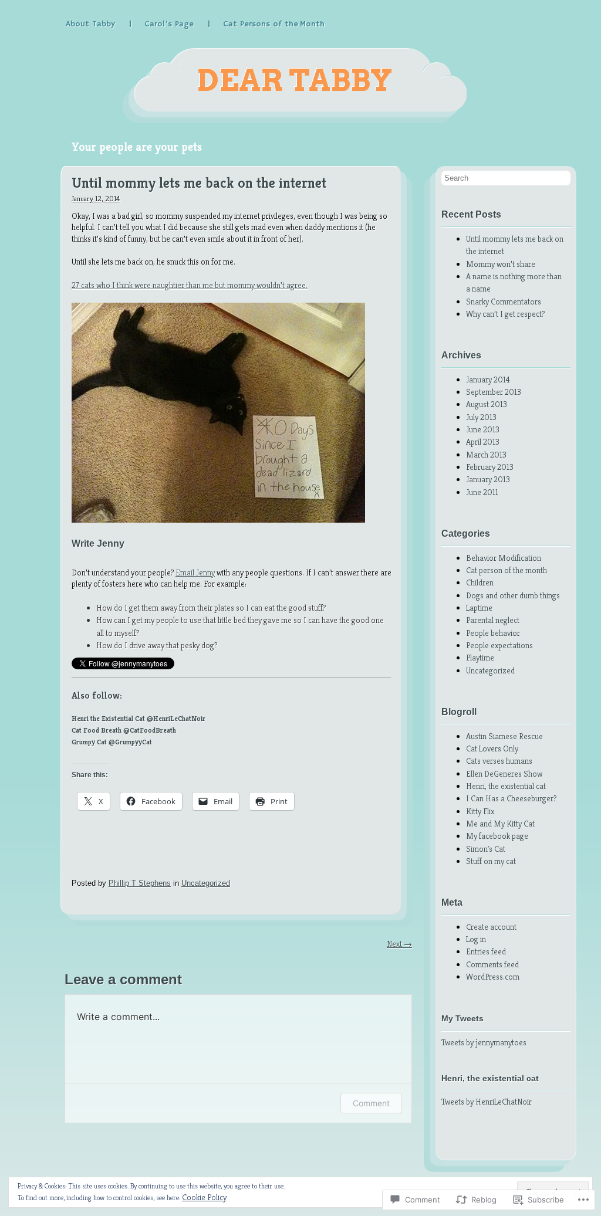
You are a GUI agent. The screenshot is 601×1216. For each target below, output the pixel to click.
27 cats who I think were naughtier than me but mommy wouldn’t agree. (190, 285)
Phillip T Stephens (140, 883)
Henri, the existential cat (506, 786)
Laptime (479, 607)
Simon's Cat (485, 849)
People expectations (499, 645)
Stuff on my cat (491, 861)
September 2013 (493, 392)
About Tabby (90, 24)
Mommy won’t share (500, 264)
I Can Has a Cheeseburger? (511, 798)
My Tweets (462, 1018)
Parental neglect (492, 620)
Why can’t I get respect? (505, 314)
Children (480, 582)
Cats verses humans (499, 761)
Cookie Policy (204, 1197)
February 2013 (490, 467)
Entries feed (486, 951)
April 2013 (482, 441)
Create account (491, 927)
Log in (476, 939)
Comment (371, 1103)
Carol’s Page (169, 24)
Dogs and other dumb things (513, 595)
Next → (399, 944)
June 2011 (482, 492)
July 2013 (481, 417)
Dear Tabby (294, 80)
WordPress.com (492, 976)
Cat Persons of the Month (274, 24)
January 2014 (488, 379)
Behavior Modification (503, 558)
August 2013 (486, 404)
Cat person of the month (506, 570)
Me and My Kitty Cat (500, 823)
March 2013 (486, 454)
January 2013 (488, 479)
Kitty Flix (480, 811)
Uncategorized (205, 883)
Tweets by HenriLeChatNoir (486, 1101)
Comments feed (492, 964)
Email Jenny (195, 572)
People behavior (493, 633)
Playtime (480, 657)
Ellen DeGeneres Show (504, 773)
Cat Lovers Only (492, 748)
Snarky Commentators (503, 301)
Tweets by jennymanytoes (483, 1042)
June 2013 (482, 429)
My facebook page (497, 836)
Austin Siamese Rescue (504, 736)
